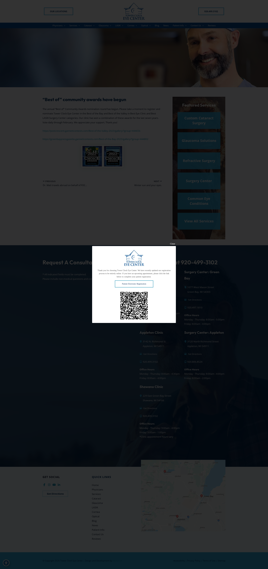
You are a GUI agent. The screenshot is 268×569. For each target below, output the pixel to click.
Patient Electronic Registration (134, 284)
